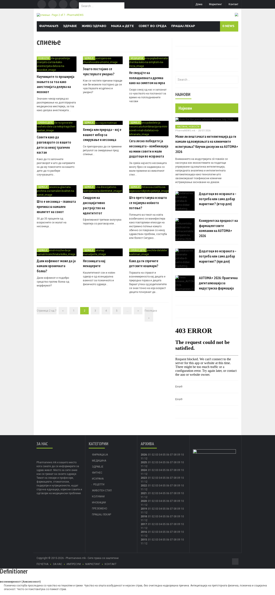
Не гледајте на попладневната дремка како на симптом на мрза (147, 77)
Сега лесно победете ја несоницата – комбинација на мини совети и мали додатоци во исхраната (148, 149)
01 (149, 454)
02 (153, 454)
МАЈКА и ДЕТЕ (122, 26)
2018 (144, 516)
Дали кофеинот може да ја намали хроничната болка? (56, 266)
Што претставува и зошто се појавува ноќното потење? (148, 202)
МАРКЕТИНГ (92, 564)
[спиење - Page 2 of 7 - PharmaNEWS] (60, 14)
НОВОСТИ (43, 58)
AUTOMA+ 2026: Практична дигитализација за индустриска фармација (218, 283)
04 (160, 454)
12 (145, 466)
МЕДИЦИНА (137, 58)
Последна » (149, 314)
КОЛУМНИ (98, 496)
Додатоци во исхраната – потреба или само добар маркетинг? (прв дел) (217, 256)
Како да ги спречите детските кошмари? (143, 263)
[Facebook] (41, 4)
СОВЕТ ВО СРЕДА (153, 26)
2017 (144, 524)
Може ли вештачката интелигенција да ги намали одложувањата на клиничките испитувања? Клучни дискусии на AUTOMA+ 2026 (206, 144)
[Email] (63, 4)
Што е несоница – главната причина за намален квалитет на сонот (56, 206)
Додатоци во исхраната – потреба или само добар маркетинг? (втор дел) (217, 198)
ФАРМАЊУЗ (48, 26)
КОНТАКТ (110, 564)
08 (175, 462)
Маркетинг (215, 4)
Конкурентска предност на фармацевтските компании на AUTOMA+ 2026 (218, 228)
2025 (144, 462)
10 (182, 462)
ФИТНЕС (97, 472)
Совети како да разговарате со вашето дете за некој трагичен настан (54, 145)
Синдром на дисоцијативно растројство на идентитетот (94, 205)
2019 (144, 508)
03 (156, 454)
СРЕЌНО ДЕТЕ (45, 122)
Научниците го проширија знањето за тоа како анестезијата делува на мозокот (55, 84)
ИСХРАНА (98, 478)
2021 (144, 493)
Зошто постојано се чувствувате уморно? (99, 71)
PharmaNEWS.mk (185, 130)
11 (142, 466)
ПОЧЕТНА (42, 564)
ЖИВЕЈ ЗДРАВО (94, 26)
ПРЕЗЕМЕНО (99, 508)
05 (164, 454)
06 (167, 454)
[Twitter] (52, 4)
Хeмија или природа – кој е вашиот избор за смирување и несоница (102, 134)
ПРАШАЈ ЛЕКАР (183, 26)
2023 (144, 477)
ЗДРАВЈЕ (70, 26)
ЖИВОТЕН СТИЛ (102, 490)
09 (178, 462)
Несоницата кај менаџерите (94, 263)
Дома (199, 4)
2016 (144, 531)
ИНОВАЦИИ (99, 502)
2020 (144, 501)
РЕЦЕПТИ (98, 484)
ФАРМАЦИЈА (100, 454)
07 (171, 454)
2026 (144, 454)
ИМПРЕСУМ (74, 564)
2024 (144, 470)
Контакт (233, 4)
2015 (144, 539)
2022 (144, 485)
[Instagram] (74, 4)
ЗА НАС (57, 564)
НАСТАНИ (182, 127)
